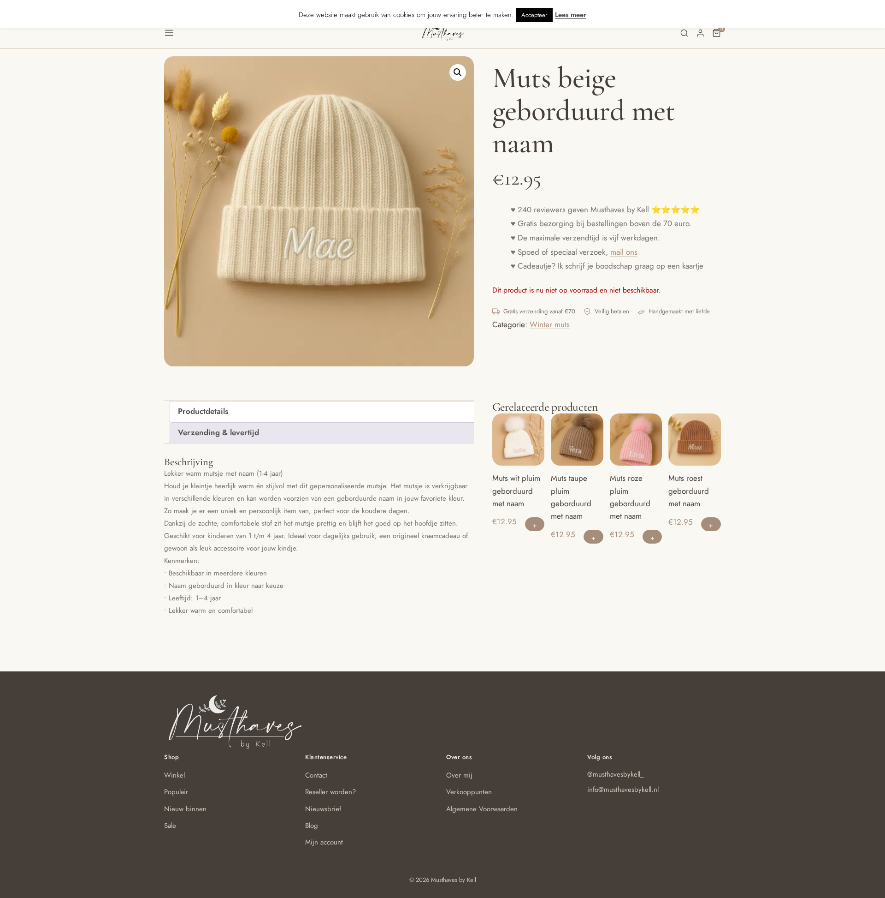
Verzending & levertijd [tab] (218, 432)
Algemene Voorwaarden (482, 809)
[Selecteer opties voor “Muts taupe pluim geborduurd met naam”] (593, 537)
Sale (170, 825)
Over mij (459, 775)
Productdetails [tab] (203, 411)
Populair (176, 792)
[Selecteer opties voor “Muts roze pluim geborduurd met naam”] (652, 537)
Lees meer (570, 15)
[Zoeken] (684, 33)
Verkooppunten (469, 792)
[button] (292, 33)
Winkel (174, 775)
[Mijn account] (700, 33)
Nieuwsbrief (323, 809)
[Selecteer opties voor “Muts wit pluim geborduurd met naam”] (535, 524)
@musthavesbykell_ (615, 774)
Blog (311, 825)
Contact (316, 775)
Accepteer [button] (534, 15)
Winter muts (550, 324)
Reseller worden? (330, 792)
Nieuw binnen (185, 809)
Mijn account (324, 842)
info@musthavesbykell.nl (623, 789)
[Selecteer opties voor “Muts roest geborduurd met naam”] (711, 524)
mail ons (623, 251)
